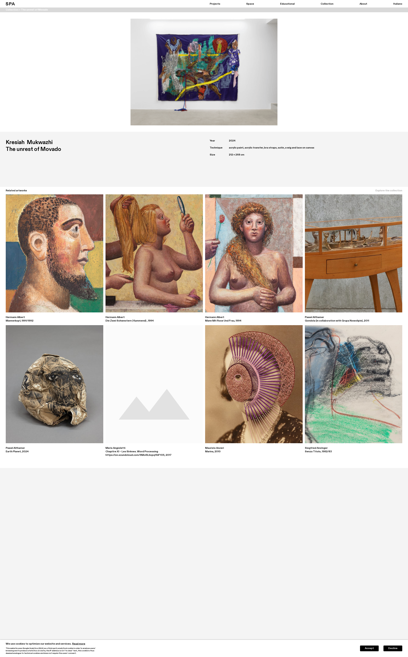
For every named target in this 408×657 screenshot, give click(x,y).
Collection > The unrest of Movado (27, 10)
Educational (287, 4)
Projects (215, 4)
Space (250, 4)
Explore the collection (388, 190)
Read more (78, 644)
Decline (392, 648)
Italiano (397, 4)
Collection (327, 4)
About (363, 4)
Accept (369, 648)
